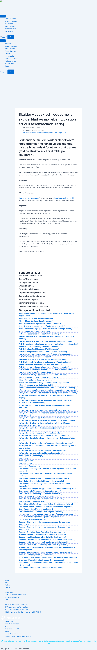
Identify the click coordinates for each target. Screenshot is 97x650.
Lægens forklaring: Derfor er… (32, 293)
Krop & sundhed (10, 19)
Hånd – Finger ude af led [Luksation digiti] (36, 385)
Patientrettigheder (11, 58)
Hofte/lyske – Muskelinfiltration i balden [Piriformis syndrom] (44, 435)
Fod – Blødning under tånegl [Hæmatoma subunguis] (40, 347)
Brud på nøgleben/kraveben (29, 198)
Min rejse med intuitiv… (29, 282)
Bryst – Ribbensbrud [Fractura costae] (34, 331)
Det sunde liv (9, 24)
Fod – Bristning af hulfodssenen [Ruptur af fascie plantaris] (43, 352)
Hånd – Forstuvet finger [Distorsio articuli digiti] (38, 377)
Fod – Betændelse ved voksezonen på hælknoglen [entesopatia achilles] (48, 344)
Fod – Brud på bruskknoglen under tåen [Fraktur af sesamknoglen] (46, 354)
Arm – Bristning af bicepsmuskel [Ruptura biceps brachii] (42, 326)
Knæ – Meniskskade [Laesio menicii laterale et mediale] (41, 499)
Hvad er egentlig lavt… (29, 299)
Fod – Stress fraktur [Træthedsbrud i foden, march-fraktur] (43, 375)
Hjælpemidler (9, 63)
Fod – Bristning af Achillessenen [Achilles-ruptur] (39, 349)
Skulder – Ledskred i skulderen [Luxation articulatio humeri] (43, 542)
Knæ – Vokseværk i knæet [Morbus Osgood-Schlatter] (41, 512)
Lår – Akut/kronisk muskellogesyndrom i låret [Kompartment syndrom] (47, 514)
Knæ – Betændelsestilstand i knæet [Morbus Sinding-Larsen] (44, 478)
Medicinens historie (11, 29)
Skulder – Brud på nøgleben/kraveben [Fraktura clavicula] (42, 532)
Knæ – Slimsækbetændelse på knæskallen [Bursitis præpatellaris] (46, 504)
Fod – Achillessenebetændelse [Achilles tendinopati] (40, 334)
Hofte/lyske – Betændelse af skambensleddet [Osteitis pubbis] (44, 418)
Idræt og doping (25, 463)
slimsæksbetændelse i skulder (64, 198)
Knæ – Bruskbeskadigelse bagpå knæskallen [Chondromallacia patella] (48, 488)
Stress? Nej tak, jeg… (28, 279)
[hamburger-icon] (3, 16)
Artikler (7, 53)
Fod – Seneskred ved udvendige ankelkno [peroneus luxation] (44, 367)
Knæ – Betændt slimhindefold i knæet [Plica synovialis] (41, 481)
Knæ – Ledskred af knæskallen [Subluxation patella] (40, 491)
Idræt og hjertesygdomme (29, 466)
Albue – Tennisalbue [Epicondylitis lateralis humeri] (40, 324)
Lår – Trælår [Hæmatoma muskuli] (32, 519)
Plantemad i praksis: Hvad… (31, 275)
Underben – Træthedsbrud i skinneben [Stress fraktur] (41, 568)
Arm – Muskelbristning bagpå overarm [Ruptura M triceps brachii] (45, 329)
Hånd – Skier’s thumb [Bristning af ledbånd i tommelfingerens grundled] (48, 390)
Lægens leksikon (11, 21)
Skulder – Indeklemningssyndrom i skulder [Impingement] (42, 537)
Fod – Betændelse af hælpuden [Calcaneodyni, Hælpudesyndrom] (45, 341)
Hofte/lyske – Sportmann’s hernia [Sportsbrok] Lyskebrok (42, 450)
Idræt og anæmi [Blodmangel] (31, 456)
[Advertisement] (48, 88)
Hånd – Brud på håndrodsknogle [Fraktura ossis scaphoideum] (44, 383)
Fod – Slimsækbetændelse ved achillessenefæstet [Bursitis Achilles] (47, 370)
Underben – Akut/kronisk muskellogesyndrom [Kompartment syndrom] (48, 557)
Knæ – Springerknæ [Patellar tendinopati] (36, 509)
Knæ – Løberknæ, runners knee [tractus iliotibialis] (39, 496)
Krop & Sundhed (10, 51)
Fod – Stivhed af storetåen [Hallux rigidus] (36, 372)
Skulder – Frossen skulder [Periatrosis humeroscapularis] (42, 534)
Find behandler (10, 26)
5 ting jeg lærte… (26, 286)
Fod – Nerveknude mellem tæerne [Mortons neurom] (40, 364)
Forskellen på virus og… (29, 289)
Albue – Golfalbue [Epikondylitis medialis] (36, 318)
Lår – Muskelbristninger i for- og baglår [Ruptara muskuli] (42, 517)
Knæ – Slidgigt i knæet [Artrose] (32, 501)
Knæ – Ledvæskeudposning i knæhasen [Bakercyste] (40, 494)
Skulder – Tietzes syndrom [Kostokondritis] (36, 555)
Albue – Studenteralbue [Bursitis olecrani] (36, 321)
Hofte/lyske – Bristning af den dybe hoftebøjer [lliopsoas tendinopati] (47, 420)
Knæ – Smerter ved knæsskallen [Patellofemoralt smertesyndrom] (46, 507)
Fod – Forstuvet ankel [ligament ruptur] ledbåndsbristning (42, 359)
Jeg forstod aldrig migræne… (32, 296)
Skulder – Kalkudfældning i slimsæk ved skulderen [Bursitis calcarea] (47, 540)
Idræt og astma (25, 458)
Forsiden (8, 43)
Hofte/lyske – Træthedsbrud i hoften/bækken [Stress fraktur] (44, 410)
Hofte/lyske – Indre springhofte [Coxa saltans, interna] (41, 433)
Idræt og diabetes (26, 461)
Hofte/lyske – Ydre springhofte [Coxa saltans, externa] (41, 453)
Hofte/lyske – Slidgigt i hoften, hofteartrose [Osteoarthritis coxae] (46, 443)
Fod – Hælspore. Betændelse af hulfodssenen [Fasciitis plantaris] (45, 362)
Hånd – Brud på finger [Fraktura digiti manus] (37, 380)
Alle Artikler (9, 31)
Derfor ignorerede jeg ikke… (31, 303)
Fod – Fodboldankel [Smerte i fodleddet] (35, 357)
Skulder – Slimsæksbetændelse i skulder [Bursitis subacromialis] (45, 552)
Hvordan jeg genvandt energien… (34, 306)
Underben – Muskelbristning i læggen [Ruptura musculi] (41, 560)
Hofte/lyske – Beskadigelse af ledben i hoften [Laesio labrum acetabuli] (48, 393)
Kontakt (7, 66)
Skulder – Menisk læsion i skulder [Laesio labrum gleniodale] (43, 545)
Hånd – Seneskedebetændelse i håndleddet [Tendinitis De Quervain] (47, 388)
